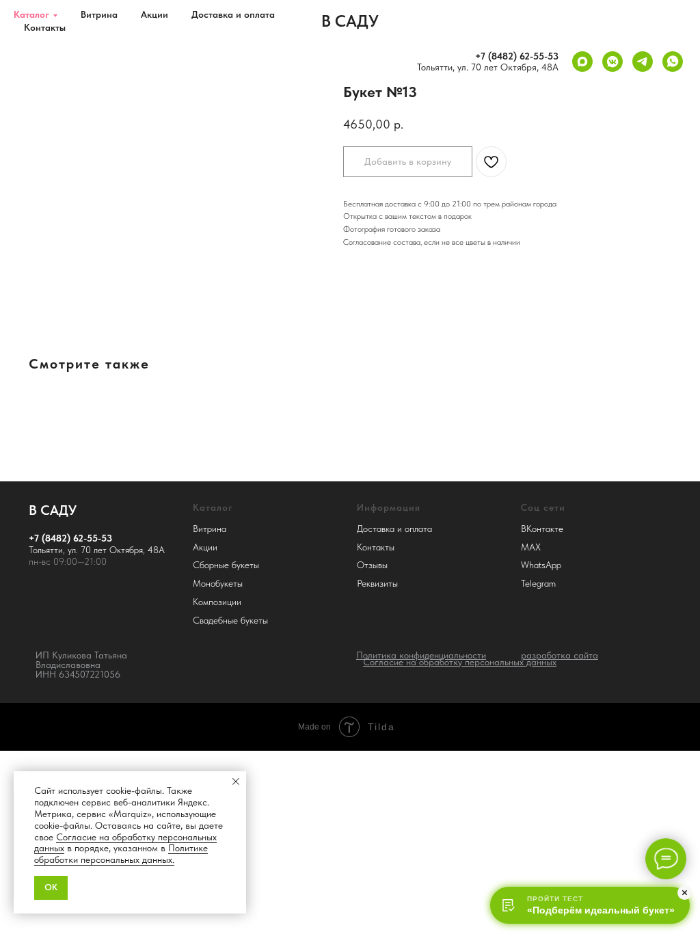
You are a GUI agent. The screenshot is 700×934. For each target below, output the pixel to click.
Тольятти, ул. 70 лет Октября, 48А (487, 67)
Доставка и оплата (233, 14)
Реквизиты (377, 583)
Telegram (538, 583)
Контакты (45, 27)
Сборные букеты (226, 564)
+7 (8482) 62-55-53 (516, 56)
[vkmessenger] (612, 61)
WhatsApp (541, 564)
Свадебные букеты (230, 620)
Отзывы (372, 564)
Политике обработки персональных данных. (121, 853)
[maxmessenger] (582, 61)
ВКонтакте (542, 528)
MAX (531, 547)
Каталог (31, 14)
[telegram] (642, 61)
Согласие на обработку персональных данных (125, 842)
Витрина (99, 14)
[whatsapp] (672, 61)
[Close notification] (236, 781)
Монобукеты (218, 583)
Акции (154, 14)
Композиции (217, 601)
